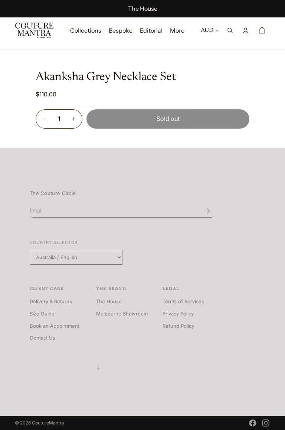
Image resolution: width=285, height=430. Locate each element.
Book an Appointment (54, 326)
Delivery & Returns (51, 301)
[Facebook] (252, 423)
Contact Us (42, 338)
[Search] (230, 30)
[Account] (246, 30)
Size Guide (42, 314)
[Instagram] (265, 423)
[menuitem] (177, 30)
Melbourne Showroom (122, 314)
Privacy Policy (178, 314)
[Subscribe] (207, 211)
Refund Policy (178, 326)
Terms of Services (183, 301)
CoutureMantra (48, 423)
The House (142, 8)
